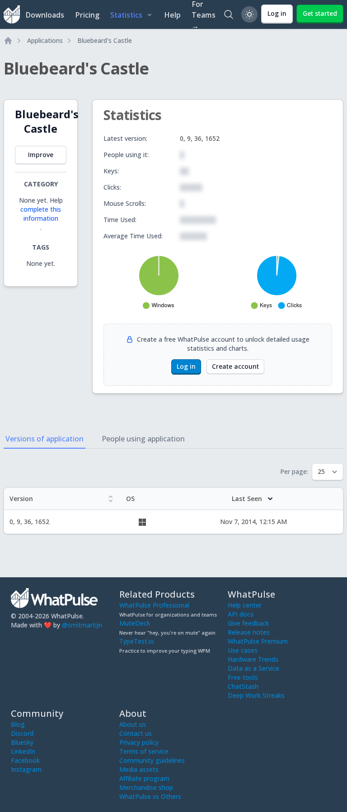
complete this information (40, 214)
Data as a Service (253, 668)
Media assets (139, 769)
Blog (18, 724)
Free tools (243, 677)
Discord (22, 733)
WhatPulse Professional (154, 605)
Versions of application (44, 439)
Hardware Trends (253, 659)
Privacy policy (139, 742)
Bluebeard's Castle (104, 40)
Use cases (243, 650)
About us (132, 724)
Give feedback (248, 623)
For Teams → (204, 14)
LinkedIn (23, 751)
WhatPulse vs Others (150, 796)
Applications (45, 40)
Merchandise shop (146, 787)
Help (172, 15)
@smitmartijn (82, 625)
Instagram (26, 769)
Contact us (135, 733)
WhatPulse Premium (258, 641)
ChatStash (243, 686)
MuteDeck (134, 623)
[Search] (228, 14)
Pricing (87, 15)
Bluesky (22, 742)
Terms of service (144, 751)
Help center (245, 605)
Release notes (249, 632)
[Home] (8, 40)
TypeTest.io (136, 641)
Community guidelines (152, 760)
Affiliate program (144, 778)
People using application (143, 439)
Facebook (25, 760)
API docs (240, 614)
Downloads (44, 15)
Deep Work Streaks (256, 695)
